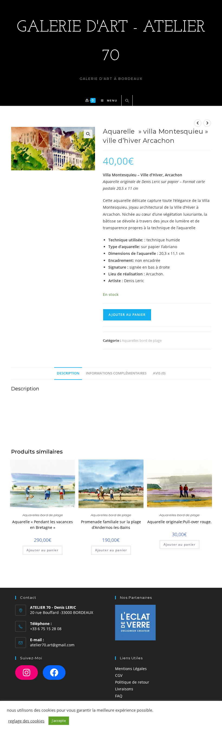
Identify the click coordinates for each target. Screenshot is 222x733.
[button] (88, 134)
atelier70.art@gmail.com (52, 644)
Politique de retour (132, 682)
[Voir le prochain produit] (207, 123)
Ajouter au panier (127, 314)
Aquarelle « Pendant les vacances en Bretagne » (42, 524)
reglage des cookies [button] (26, 720)
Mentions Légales (131, 668)
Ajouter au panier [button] (42, 550)
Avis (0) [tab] (159, 373)
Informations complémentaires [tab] (116, 373)
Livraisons (124, 688)
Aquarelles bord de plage (142, 340)
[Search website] (127, 101)
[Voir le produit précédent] (197, 123)
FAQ (118, 695)
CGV (118, 675)
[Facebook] (54, 672)
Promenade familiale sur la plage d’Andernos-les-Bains (111, 524)
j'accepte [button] (59, 720)
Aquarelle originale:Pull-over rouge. (179, 521)
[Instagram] (26, 672)
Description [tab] (68, 373)
